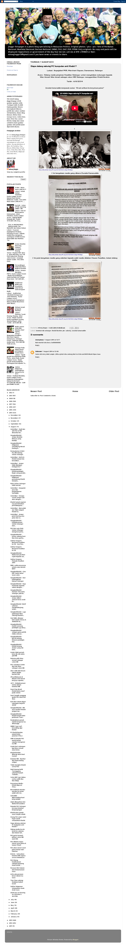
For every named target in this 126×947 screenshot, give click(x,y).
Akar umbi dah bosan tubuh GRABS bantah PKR (17, 672)
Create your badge (11, 91)
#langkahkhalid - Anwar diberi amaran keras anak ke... (17, 598)
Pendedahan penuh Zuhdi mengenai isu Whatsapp (18, 721)
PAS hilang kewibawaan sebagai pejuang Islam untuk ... (17, 862)
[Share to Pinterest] (78, 328)
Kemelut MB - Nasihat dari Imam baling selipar (17, 760)
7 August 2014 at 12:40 (50, 351)
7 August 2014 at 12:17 (52, 340)
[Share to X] (74, 328)
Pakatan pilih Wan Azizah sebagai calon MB (16, 660)
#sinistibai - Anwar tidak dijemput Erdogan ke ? (17, 465)
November (14, 418)
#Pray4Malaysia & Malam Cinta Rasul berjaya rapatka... (17, 678)
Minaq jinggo (10, 66)
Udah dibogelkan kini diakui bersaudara (17, 803)
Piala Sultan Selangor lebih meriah (18, 484)
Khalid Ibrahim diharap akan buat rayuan (17, 754)
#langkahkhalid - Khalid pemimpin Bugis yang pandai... (18, 471)
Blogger (75, 940)
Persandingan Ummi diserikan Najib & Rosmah (20, 266)
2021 (11, 395)
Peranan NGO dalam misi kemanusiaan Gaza (17, 869)
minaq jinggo (13, 169)
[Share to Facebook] (76, 328)
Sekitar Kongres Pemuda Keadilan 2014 (17, 561)
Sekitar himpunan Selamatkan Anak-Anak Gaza (17, 888)
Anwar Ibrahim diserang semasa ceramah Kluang (20, 247)
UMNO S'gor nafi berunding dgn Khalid (16, 728)
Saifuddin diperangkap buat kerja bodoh (17, 797)
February (14, 914)
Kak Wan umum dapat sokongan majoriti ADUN (18, 703)
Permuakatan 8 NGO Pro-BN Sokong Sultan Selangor (17, 452)
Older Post (114, 391)
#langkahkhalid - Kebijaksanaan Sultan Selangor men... (16, 523)
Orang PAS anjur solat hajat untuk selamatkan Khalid (18, 818)
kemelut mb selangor (43, 331)
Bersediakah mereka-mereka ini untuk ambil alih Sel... (17, 791)
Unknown (38, 351)
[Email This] (70, 328)
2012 (11, 923)
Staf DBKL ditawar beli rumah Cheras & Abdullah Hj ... (18, 619)
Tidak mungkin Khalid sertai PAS (18, 766)
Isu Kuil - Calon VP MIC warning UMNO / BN (20, 207)
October (14, 421)
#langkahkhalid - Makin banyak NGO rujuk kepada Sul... (17, 554)
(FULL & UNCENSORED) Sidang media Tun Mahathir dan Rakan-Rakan (16, 226)
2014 (11, 413)
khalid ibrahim (57, 331)
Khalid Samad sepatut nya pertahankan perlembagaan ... (18, 503)
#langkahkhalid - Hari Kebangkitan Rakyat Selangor (17, 579)
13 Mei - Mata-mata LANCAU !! (20, 188)
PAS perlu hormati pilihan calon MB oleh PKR (17, 837)
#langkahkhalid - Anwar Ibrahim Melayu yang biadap (16, 437)
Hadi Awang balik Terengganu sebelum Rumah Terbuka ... (16, 771)
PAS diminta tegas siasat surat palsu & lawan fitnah (18, 843)
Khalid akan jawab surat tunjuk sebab (17, 813)
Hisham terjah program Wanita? (20, 309)
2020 (11, 398)
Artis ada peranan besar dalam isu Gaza (16, 876)
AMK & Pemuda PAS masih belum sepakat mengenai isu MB (17, 741)
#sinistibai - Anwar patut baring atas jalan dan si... (17, 516)
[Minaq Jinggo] (7, 89)
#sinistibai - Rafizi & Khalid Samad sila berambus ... (17, 459)
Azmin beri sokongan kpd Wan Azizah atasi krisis (17, 748)
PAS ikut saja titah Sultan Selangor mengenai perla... (17, 530)
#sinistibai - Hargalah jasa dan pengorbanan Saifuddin (17, 490)
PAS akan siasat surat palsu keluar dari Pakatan (18, 849)
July (12, 899)
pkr (64, 331)
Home (75, 391)
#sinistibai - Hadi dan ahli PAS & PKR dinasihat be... (17, 430)
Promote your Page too (12, 70)
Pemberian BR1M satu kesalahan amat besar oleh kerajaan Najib (16, 287)
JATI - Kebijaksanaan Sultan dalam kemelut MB (17, 684)
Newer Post (36, 391)
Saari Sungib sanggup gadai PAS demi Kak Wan (18, 697)
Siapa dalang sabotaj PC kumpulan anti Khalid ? (17, 825)
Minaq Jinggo (10, 87)
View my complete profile (16, 172)
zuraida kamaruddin (79, 331)
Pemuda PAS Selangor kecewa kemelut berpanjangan (18, 808)
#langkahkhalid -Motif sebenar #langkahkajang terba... (18, 606)
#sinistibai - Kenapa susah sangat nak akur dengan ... (17, 497)
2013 (11, 920)
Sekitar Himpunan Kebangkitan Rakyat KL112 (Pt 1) (19, 370)
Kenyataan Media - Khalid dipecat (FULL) (17, 785)
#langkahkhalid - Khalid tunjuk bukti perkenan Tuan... (17, 715)
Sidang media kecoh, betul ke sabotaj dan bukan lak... (17, 831)
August (13, 427)
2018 (11, 401)
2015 (11, 410)
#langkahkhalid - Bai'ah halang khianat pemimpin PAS (17, 639)
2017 (11, 404)
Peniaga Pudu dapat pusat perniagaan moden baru (20, 350)
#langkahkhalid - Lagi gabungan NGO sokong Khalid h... (18, 613)
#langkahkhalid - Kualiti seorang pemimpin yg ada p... (18, 626)
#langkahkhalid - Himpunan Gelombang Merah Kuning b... (17, 445)
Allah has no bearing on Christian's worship (17, 894)
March (13, 911)
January (14, 917)
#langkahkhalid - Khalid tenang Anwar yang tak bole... (16, 647)
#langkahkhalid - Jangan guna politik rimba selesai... (18, 632)
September (15, 424)
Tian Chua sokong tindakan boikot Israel (16, 882)
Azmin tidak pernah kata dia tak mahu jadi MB (17, 654)
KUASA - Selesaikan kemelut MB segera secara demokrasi (17, 855)
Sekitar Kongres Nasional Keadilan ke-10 (17, 548)
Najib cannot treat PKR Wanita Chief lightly (19, 329)
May (12, 905)
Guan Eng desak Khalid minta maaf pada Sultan (17, 691)
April (13, 908)
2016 (11, 407)
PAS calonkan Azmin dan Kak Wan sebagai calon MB (17, 666)
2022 (11, 393)
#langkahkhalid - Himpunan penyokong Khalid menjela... (17, 478)
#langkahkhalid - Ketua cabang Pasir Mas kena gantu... (18, 536)
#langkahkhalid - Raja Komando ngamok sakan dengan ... (18, 585)
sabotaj (68, 331)
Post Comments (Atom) (48, 395)
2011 (10, 926)
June (13, 902)
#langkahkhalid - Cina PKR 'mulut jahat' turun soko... (18, 573)
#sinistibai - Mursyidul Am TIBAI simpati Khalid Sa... (18, 510)
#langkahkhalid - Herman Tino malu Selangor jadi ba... (17, 591)
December (14, 415)
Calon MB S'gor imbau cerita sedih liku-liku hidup (18, 779)
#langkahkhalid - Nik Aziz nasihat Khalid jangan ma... (17, 709)
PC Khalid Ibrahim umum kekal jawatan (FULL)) (16, 734)
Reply (37, 345)
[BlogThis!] (72, 328)
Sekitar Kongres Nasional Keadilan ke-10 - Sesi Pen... (17, 542)
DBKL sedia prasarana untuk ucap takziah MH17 (18, 567)
